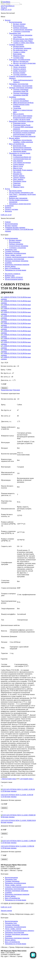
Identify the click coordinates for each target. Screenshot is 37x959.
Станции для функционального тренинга (19, 257)
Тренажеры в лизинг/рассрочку (20, 204)
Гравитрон (17, 183)
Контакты (8, 211)
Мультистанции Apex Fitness (23, 39)
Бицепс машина (18, 176)
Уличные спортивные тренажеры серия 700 (20, 90)
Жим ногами (17, 155)
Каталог (8, 20)
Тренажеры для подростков (18, 84)
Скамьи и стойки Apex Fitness (23, 43)
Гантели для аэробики (21, 101)
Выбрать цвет (10, 275)
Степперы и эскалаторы (21, 31)
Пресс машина (18, 179)
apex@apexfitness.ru (7, 6)
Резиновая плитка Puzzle (21, 125)
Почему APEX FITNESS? (14, 277)
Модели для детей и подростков (24, 63)
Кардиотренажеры (15, 22)
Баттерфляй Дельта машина (22, 170)
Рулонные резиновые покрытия (24, 136)
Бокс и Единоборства (16, 144)
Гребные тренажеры (20, 28)
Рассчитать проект (15, 190)
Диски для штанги (19, 67)
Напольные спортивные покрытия (21, 121)
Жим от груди (18, 166)
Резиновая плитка (19, 123)
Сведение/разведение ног (22, 159)
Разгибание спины (19, 181)
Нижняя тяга (17, 174)
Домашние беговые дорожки (15, 227)
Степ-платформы (19, 99)
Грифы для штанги (19, 71)
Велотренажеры (18, 26)
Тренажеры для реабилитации (19, 59)
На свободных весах (20, 50)
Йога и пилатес (18, 114)
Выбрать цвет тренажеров (18, 198)
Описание (16, 390)
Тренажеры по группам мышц (19, 153)
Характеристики (6, 390)
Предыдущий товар (8, 779)
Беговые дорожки (19, 24)
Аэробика (12, 97)
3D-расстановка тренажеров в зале (21, 192)
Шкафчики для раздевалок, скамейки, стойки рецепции (23, 141)
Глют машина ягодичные (22, 162)
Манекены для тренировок (22, 149)
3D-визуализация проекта (14, 279)
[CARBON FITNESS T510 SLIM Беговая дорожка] (18, 299)
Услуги (7, 189)
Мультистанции (18, 46)
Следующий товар (26, 779)
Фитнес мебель (14, 138)
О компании (9, 205)
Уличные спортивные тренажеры (20, 87)
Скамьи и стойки (19, 52)
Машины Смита (18, 56)
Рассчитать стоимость (12, 274)
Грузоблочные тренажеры (22, 48)
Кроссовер (17, 185)
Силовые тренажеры (16, 44)
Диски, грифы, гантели (17, 65)
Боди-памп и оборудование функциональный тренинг (22, 116)
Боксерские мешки (19, 151)
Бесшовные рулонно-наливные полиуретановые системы (24, 133)
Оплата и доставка (11, 209)
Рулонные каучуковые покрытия (24, 131)
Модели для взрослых (20, 61)
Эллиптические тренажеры (22, 29)
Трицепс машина (19, 177)
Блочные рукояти (19, 72)
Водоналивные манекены (22, 147)
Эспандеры (17, 108)
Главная (7, 222)
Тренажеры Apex (15, 33)
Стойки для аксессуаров (21, 119)
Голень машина (18, 164)
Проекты (8, 207)
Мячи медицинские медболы (23, 102)
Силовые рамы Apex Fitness (23, 41)
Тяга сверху (17, 172)
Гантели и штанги (19, 69)
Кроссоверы (17, 54)
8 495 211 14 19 (6, 9)
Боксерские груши (19, 146)
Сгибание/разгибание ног (22, 157)
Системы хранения (20, 74)
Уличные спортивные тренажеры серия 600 (20, 94)
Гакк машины (18, 161)
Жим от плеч (17, 168)
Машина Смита (18, 187)
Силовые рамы (18, 57)
